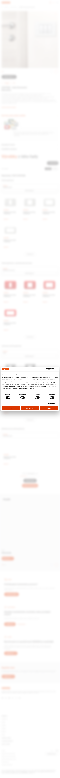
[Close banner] (57, 369)
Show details (51, 403)
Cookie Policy (46, 386)
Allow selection (30, 408)
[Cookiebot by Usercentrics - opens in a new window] (47, 369)
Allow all (49, 408)
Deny (11, 408)
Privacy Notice (29, 388)
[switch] (22, 397)
